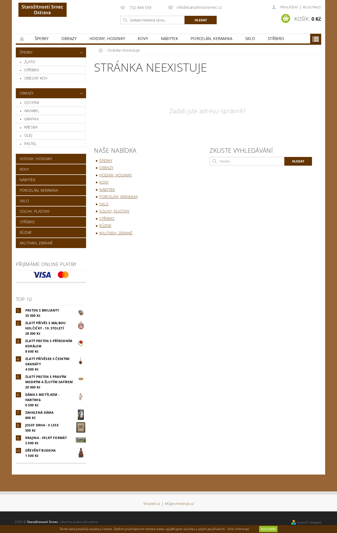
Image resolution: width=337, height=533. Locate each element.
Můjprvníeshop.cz (179, 504)
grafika (31, 118)
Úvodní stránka (22, 38)
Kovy (143, 38)
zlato (30, 61)
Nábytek (169, 38)
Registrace (312, 7)
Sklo (250, 38)
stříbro (31, 69)
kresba (31, 127)
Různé (26, 232)
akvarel (31, 110)
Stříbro (276, 38)
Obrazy (69, 38)
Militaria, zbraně (36, 242)
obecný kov (35, 78)
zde (253, 529)
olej (28, 135)
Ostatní (31, 102)
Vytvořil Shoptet (309, 522)
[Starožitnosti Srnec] (42, 10)
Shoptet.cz (151, 504)
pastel (30, 143)
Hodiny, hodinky (107, 38)
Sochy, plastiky (35, 211)
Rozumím (268, 529)
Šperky (42, 38)
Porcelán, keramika (211, 38)
